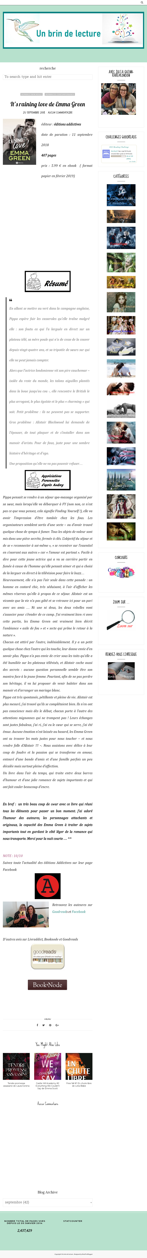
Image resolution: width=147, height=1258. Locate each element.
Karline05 (114, 151)
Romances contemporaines (60, 94)
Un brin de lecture (67, 1254)
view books (132, 161)
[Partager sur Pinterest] (52, 1025)
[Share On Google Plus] (57, 1025)
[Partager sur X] (45, 1025)
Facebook (79, 912)
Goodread (59, 912)
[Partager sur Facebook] (39, 1025)
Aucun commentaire (60, 113)
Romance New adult (31, 94)
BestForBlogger (87, 1254)
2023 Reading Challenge (119, 147)
